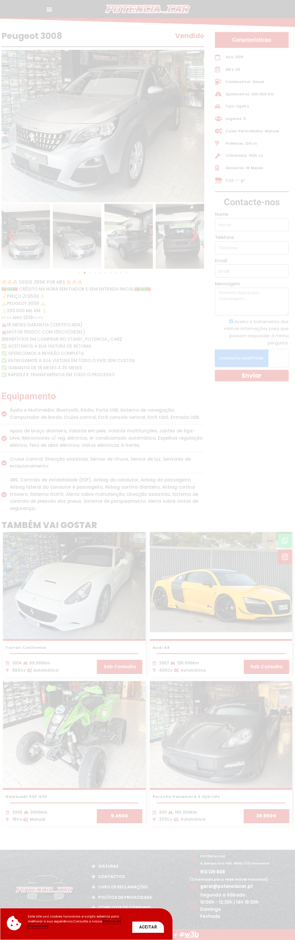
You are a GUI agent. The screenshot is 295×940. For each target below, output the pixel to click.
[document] (147, 470)
